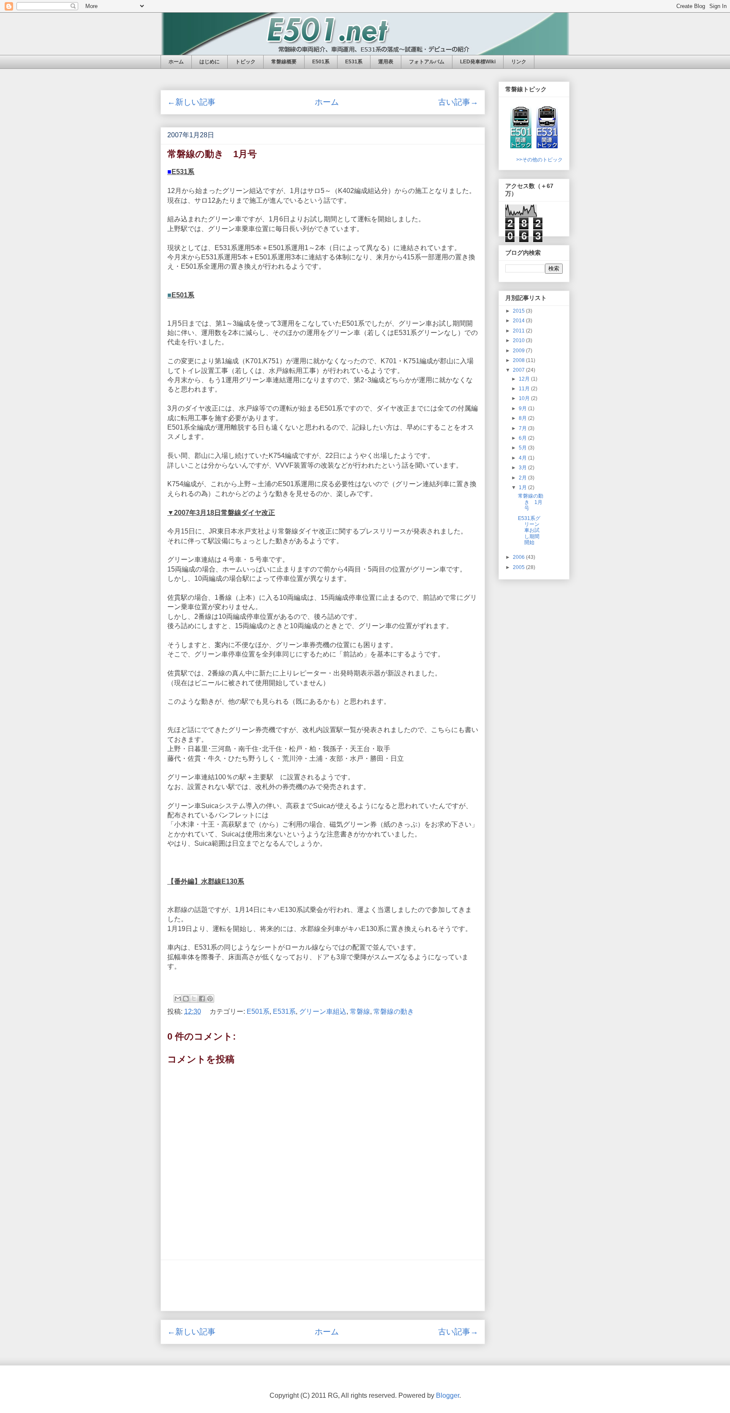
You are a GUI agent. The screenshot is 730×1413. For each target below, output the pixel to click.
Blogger (447, 1395)
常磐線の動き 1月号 (530, 502)
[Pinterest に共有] (210, 998)
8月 (523, 418)
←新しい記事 (191, 102)
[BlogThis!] (186, 998)
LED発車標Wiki (478, 62)
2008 (519, 360)
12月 (525, 379)
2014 (519, 321)
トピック (245, 62)
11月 (525, 389)
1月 (523, 487)
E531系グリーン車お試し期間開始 (529, 530)
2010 (519, 340)
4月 (523, 458)
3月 (523, 468)
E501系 (321, 62)
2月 (523, 478)
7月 (523, 428)
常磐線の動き (393, 1011)
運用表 (385, 62)
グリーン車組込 (322, 1011)
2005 (519, 567)
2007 (519, 370)
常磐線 (360, 1011)
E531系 (353, 62)
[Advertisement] (323, 1285)
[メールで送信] (178, 998)
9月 (523, 408)
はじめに (209, 62)
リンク (518, 62)
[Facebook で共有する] (202, 998)
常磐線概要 (284, 62)
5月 (523, 448)
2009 (519, 351)
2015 (519, 311)
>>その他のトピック (539, 160)
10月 (525, 398)
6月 (523, 438)
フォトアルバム (426, 62)
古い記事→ (458, 102)
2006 (519, 557)
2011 (519, 331)
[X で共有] (194, 998)
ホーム (176, 62)
